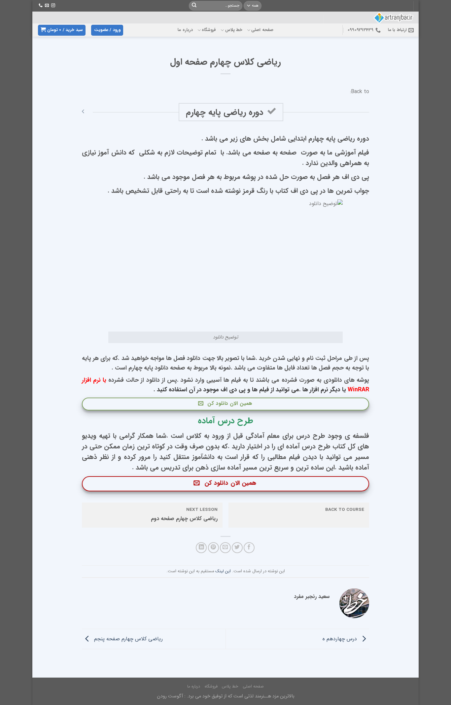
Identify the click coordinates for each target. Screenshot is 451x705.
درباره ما (185, 30)
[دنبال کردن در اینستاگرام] (53, 5)
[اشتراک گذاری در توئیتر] (237, 547)
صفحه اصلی (262, 30)
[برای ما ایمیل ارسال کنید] (47, 5)
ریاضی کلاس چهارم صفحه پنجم (127, 639)
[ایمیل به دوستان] (225, 547)
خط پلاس (233, 30)
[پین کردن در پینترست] (213, 547)
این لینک (223, 571)
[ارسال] (194, 6)
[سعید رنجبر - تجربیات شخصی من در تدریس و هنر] (376, 17)
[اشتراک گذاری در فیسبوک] (249, 547)
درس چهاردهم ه (341, 639)
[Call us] (41, 5)
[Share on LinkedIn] (201, 547)
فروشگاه (209, 30)
